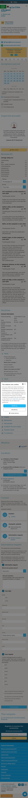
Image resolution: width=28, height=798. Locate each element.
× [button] (24, 384)
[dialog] (14, 399)
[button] (14, 413)
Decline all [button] (14, 409)
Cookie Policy (15, 399)
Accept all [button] (14, 405)
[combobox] (23, 384)
